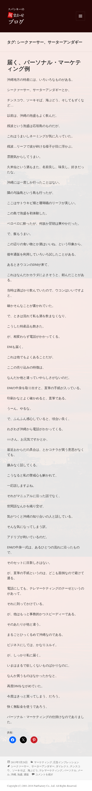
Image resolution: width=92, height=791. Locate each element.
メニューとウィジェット (80, 20)
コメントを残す (44, 774)
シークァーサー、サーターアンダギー (33, 766)
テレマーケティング (50, 770)
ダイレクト (62, 766)
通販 (26, 774)
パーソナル (70, 770)
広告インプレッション (66, 762)
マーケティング (43, 762)
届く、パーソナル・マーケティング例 (44, 65)
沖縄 (13, 774)
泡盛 (19, 774)
